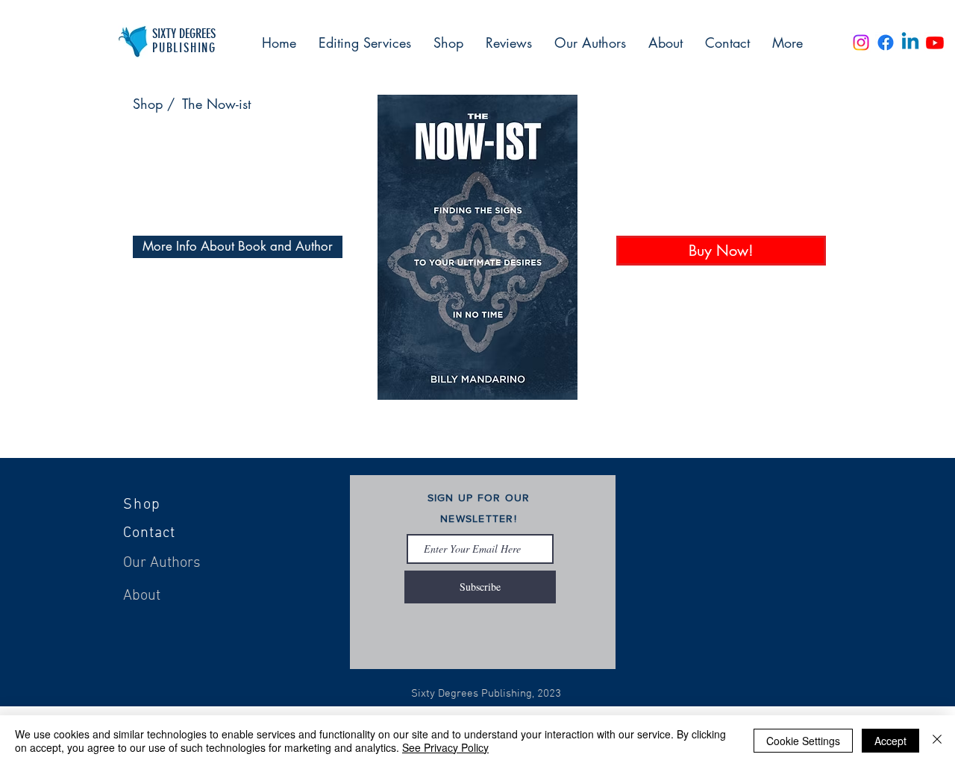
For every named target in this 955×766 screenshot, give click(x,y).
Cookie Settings (803, 740)
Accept (890, 740)
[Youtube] (934, 42)
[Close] (937, 740)
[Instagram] (861, 42)
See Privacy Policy (445, 747)
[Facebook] (885, 42)
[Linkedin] (910, 42)
